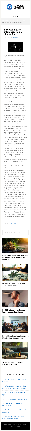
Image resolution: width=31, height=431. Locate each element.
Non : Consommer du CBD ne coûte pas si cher (14, 285)
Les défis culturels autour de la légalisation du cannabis (15, 337)
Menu (17, 16)
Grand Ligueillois (15, 7)
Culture (13, 223)
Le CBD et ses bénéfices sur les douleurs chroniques (14, 311)
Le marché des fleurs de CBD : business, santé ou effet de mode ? (15, 258)
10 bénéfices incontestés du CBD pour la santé (14, 363)
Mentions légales (15, 426)
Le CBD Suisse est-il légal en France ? (17, 399)
